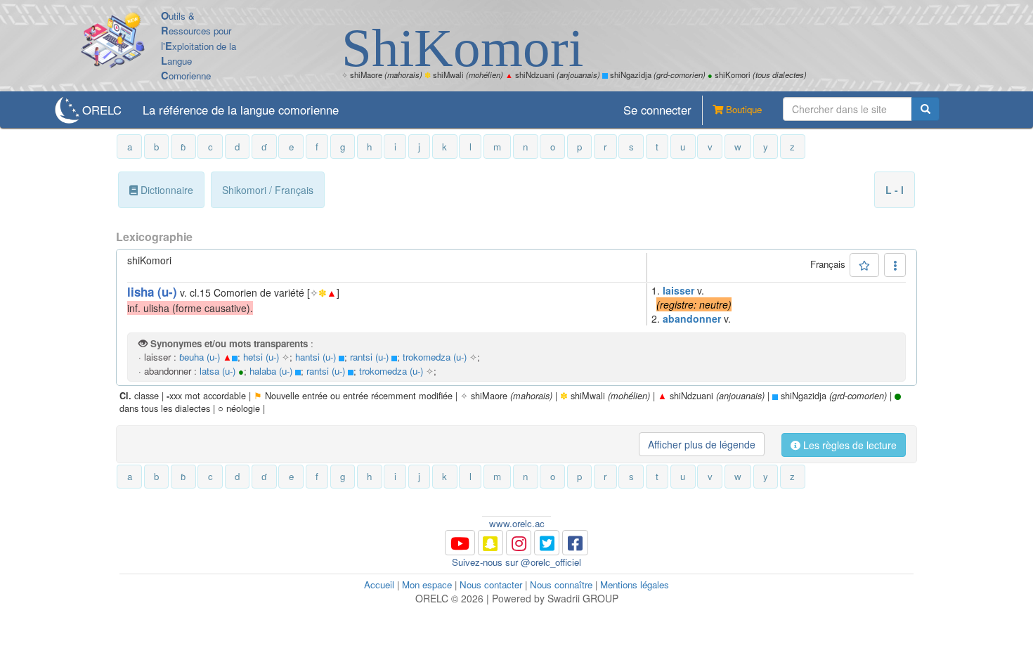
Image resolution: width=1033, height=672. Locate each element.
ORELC (102, 109)
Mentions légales (634, 584)
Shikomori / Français (267, 190)
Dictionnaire (165, 190)
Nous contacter (491, 584)
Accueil (379, 584)
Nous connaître (561, 584)
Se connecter (657, 109)
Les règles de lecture (848, 445)
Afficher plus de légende (701, 444)
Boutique (742, 109)
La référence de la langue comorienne (241, 109)
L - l (894, 190)
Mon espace (427, 584)
